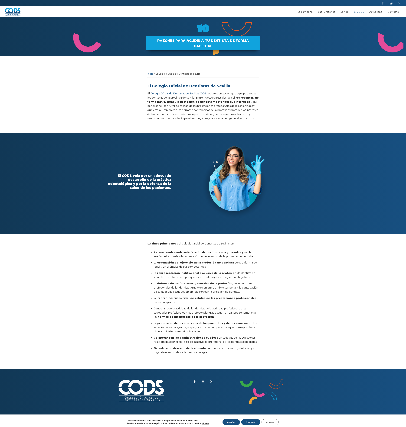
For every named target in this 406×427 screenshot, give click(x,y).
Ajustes (270, 422)
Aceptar (231, 422)
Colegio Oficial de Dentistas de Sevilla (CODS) (179, 93)
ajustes (205, 423)
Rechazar (250, 422)
